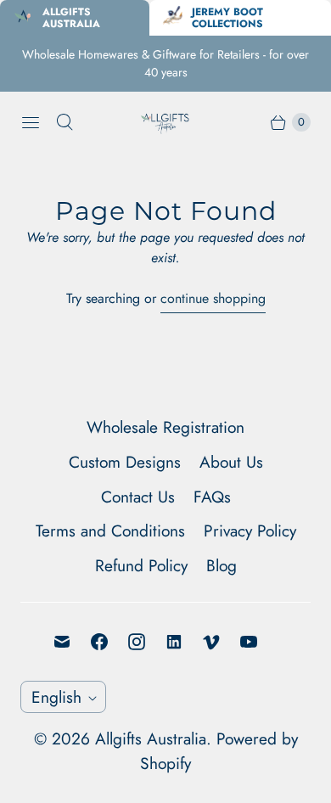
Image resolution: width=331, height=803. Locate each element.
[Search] (64, 122)
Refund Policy (141, 565)
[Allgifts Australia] (165, 121)
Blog (221, 565)
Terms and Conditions (110, 530)
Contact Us (138, 496)
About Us (231, 462)
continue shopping (213, 298)
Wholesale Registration (165, 427)
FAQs (212, 496)
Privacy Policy (250, 530)
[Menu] (31, 122)
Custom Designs (125, 462)
